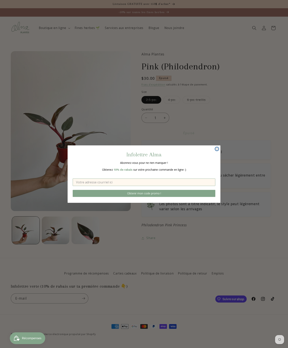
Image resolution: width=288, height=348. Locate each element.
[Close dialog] (217, 149)
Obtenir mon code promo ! (144, 193)
